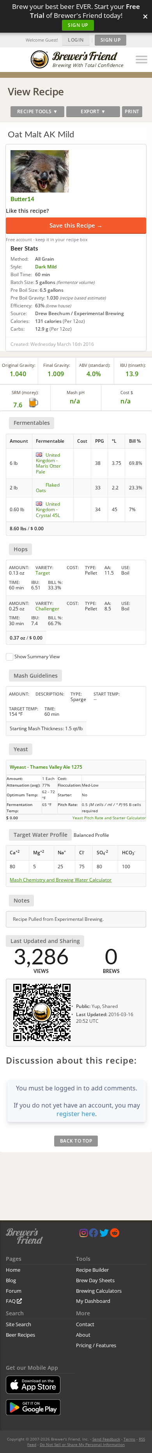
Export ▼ (93, 111)
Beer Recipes (20, 1334)
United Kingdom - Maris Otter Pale (48, 463)
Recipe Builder (92, 1269)
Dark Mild (46, 266)
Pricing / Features (96, 1345)
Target (42, 573)
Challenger (47, 608)
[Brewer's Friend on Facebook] (93, 1234)
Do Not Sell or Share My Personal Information (82, 1444)
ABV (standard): (94, 365)
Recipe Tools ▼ (37, 111)
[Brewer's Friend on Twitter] (104, 1234)
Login (76, 40)
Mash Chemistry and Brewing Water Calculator (60, 880)
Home (13, 1269)
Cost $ (126, 392)
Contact (85, 1324)
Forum (13, 1290)
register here (76, 1113)
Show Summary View (37, 656)
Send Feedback (106, 1439)
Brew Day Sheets (95, 1280)
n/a (125, 401)
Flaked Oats (48, 488)
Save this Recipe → (76, 225)
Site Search (18, 1324)
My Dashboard (93, 1300)
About (83, 1334)
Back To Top (76, 1141)
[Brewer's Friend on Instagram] (84, 1234)
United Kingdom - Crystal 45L (48, 510)
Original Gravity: (18, 365)
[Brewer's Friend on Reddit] (114, 1234)
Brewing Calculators (99, 1290)
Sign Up (78, 25)
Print (132, 111)
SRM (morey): (25, 392)
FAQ (11, 1300)
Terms (129, 1439)
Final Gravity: (56, 365)
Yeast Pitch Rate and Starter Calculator (109, 817)
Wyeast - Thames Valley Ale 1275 (46, 767)
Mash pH (76, 392)
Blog (11, 1280)
